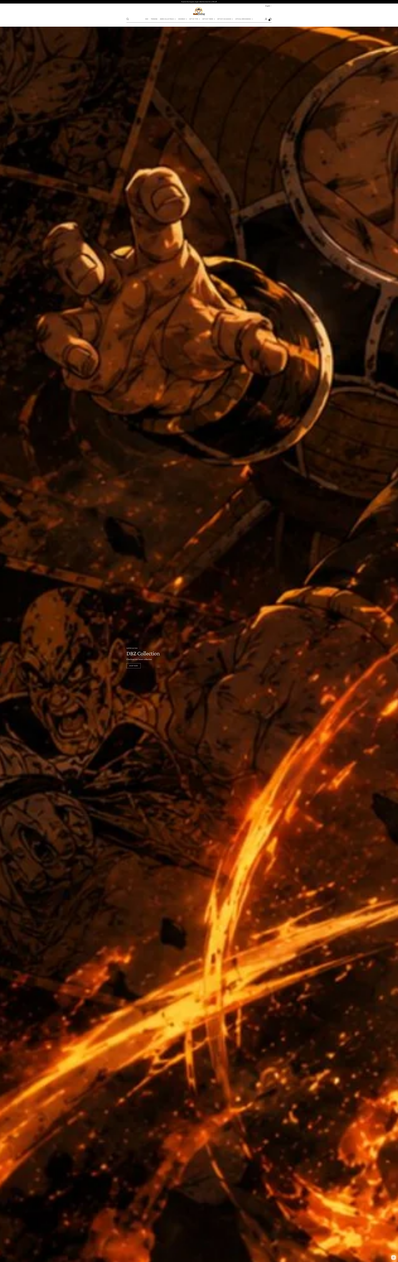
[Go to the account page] (266, 19)
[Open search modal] (128, 19)
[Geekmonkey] (199, 11)
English (267, 6)
